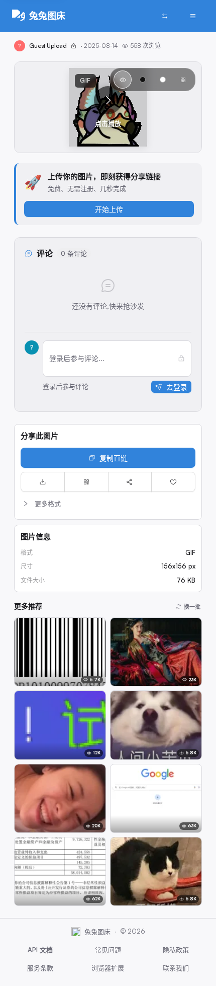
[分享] (130, 482)
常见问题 (108, 950)
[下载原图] (43, 482)
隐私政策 (176, 950)
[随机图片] (165, 16)
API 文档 (40, 950)
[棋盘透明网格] (183, 80)
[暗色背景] (143, 80)
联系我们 (176, 968)
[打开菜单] (193, 16)
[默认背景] (123, 80)
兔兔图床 (47, 15)
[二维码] (86, 482)
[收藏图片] (173, 482)
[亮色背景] (163, 80)
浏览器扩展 (107, 968)
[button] (108, 107)
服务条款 (40, 968)
